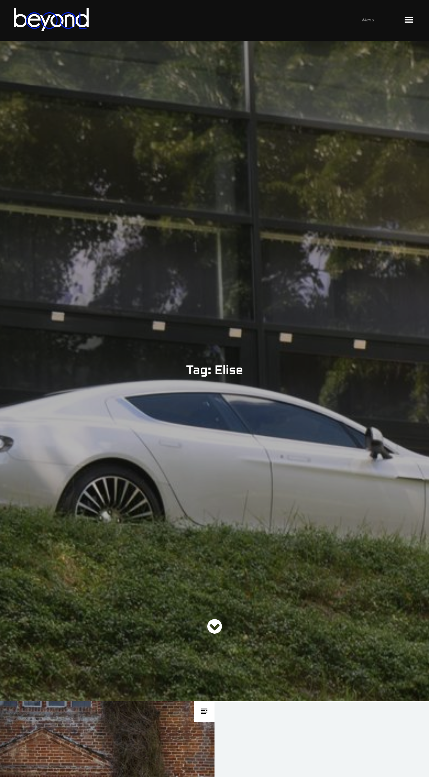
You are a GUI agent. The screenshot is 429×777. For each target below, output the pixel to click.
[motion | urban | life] (206, 20)
